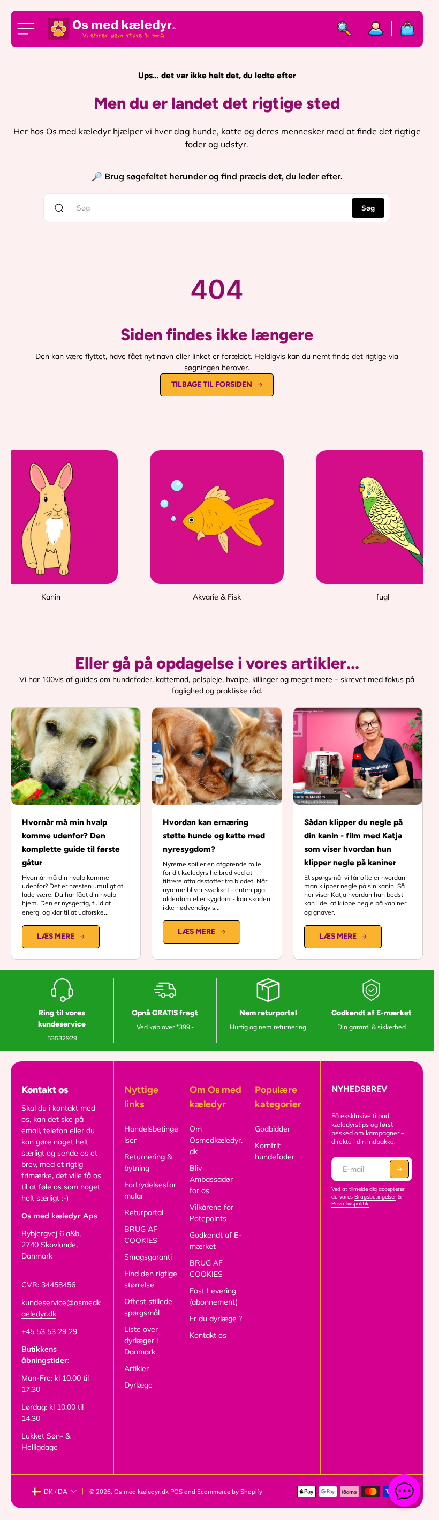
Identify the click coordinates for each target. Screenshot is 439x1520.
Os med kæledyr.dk (141, 1491)
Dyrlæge (138, 1385)
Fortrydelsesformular (150, 1190)
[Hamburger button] (28, 29)
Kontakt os (208, 1335)
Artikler (136, 1368)
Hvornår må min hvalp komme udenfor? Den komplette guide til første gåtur (71, 842)
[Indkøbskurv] (403, 28)
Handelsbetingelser (151, 1134)
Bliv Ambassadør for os (211, 1179)
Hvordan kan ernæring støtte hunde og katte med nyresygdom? (214, 835)
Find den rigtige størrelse (150, 1279)
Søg (368, 208)
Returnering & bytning (148, 1162)
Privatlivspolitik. (350, 1203)
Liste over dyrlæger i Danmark (141, 1340)
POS (176, 1491)
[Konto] (376, 28)
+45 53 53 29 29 (49, 1331)
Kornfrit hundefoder (274, 1151)
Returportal (143, 1212)
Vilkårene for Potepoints (211, 1212)
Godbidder (272, 1129)
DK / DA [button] (55, 1491)
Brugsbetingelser (375, 1196)
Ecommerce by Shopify (229, 1491)
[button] (399, 1169)
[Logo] (112, 29)
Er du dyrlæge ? (216, 1318)
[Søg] (344, 28)
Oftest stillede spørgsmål (148, 1307)
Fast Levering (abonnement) (214, 1296)
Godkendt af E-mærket (215, 1240)
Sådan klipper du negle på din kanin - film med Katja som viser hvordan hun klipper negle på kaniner (353, 842)
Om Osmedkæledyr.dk (216, 1140)
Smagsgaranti (148, 1257)
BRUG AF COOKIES (140, 1234)
